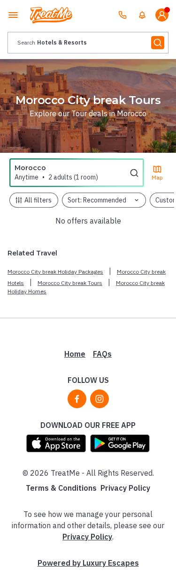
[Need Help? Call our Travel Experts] (122, 15)
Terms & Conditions (61, 488)
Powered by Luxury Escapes (88, 563)
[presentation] (88, 42)
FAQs (102, 354)
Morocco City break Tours (70, 282)
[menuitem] (142, 15)
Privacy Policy (125, 488)
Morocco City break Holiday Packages (55, 271)
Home (74, 354)
